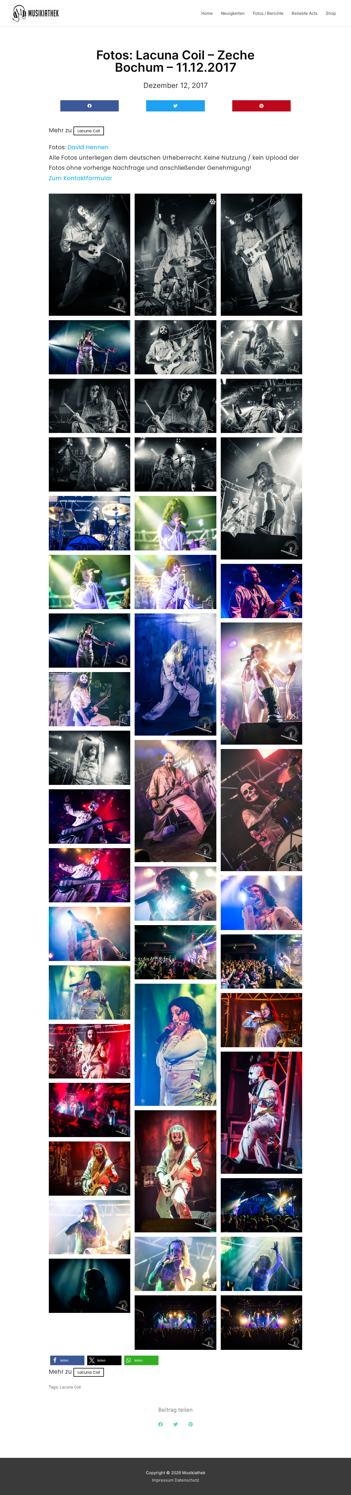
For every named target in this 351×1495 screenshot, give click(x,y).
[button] (89, 105)
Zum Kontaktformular (80, 178)
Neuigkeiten (233, 13)
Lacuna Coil (89, 131)
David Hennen (88, 147)
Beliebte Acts (305, 13)
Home (207, 13)
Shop (331, 13)
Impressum (163, 1480)
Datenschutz (187, 1480)
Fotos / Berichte (268, 13)
